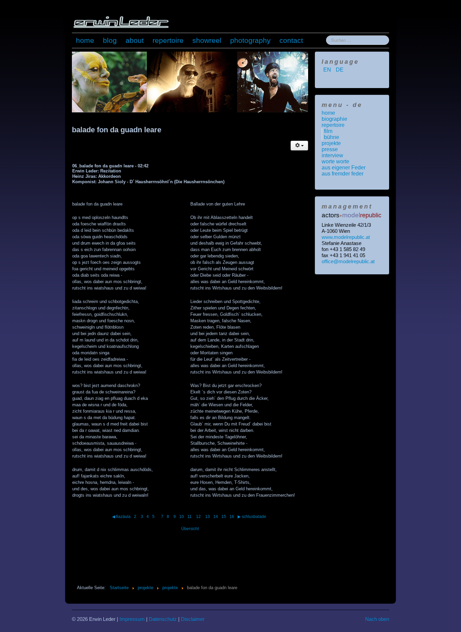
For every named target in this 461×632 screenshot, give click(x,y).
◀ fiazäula (121, 516)
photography (250, 40)
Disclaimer (193, 619)
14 (215, 516)
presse (330, 149)
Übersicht (190, 528)
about (135, 40)
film (328, 131)
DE (340, 70)
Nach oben (377, 619)
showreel (206, 40)
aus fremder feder (342, 173)
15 (223, 516)
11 (190, 516)
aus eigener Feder (343, 167)
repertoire (168, 40)
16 (231, 516)
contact (291, 40)
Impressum (132, 619)
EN (327, 70)
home (85, 40)
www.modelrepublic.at (346, 237)
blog (110, 40)
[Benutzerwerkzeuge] (299, 145)
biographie (334, 119)
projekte (331, 143)
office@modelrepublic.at (348, 261)
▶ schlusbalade (252, 516)
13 (207, 516)
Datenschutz (163, 619)
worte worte (335, 161)
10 (181, 516)
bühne (331, 137)
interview (332, 155)
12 (199, 516)
